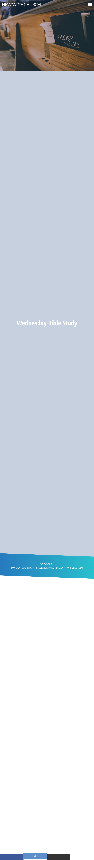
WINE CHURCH (21, 4)
